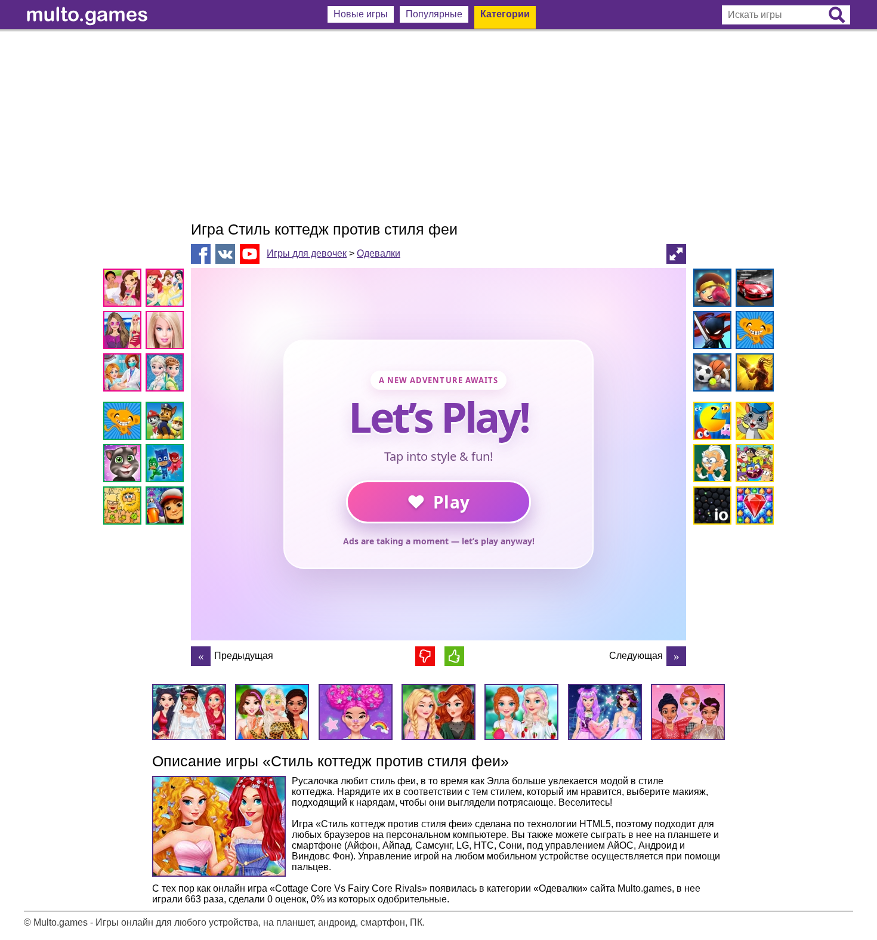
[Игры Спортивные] (710, 374)
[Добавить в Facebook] (201, 254)
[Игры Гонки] (752, 290)
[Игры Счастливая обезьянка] (124, 423)
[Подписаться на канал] (250, 253)
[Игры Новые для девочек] (124, 290)
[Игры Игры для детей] (752, 423)
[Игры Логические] (710, 465)
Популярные (434, 14)
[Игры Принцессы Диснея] (167, 290)
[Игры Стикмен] (710, 332)
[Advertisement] (438, 125)
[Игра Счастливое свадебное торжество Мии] (676, 656)
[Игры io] (710, 507)
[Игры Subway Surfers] (167, 507)
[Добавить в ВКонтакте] (225, 254)
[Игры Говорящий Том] (124, 465)
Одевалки (378, 253)
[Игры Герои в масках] (167, 465)
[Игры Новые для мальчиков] (710, 290)
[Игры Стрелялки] (752, 374)
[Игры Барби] (167, 332)
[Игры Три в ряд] (752, 507)
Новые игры (360, 14)
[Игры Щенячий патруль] (167, 423)
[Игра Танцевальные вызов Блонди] (201, 656)
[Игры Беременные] (124, 374)
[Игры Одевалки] (124, 332)
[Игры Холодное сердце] (167, 374)
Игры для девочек (307, 253)
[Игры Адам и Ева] (124, 507)
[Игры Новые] (710, 423)
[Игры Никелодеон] (752, 465)
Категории (505, 14)
